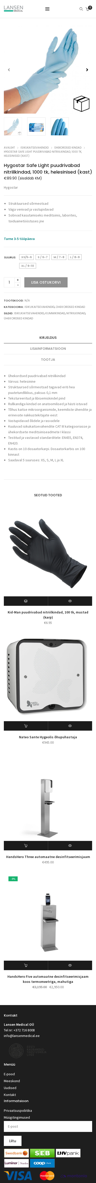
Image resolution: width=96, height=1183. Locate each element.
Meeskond (12, 1081)
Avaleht (9, 148)
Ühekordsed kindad (67, 148)
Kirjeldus (48, 337)
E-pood (9, 1074)
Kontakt (10, 1094)
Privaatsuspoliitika (18, 1110)
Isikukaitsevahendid (34, 148)
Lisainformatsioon (48, 348)
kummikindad (55, 313)
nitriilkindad (75, 313)
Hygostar (11, 187)
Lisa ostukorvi (46, 282)
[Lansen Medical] (13, 9)
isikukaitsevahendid (29, 313)
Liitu (12, 1140)
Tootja (48, 359)
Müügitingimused (17, 1117)
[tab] (48, 337)
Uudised (10, 1087)
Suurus (10, 257)
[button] (87, 70)
